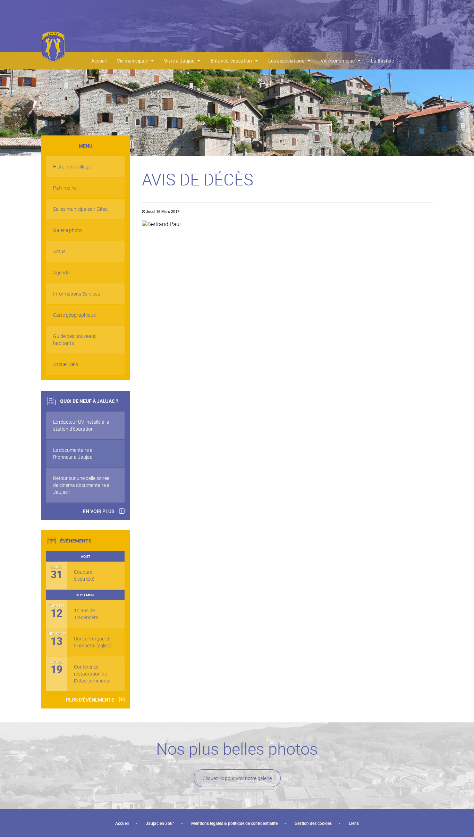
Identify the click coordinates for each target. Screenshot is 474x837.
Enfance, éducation (233, 60)
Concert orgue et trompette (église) (93, 642)
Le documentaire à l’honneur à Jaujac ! (73, 453)
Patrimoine (65, 187)
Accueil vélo (65, 364)
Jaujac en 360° (160, 823)
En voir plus (98, 511)
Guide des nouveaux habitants (74, 339)
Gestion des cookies (313, 823)
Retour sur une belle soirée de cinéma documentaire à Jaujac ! (81, 485)
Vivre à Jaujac (180, 60)
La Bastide (382, 60)
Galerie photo (67, 230)
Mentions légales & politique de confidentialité (234, 823)
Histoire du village (72, 166)
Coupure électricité (84, 575)
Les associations (287, 60)
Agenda (61, 272)
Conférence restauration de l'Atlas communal (92, 673)
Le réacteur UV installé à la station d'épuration (81, 425)
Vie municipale (134, 60)
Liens (354, 823)
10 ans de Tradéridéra (86, 614)
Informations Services (76, 293)
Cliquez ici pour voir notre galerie (237, 778)
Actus (59, 251)
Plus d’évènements (90, 699)
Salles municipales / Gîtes (80, 209)
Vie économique (339, 60)
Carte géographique (74, 315)
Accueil (99, 60)
